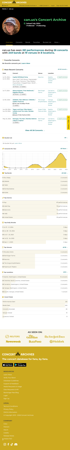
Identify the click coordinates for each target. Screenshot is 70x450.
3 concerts (64, 280)
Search (5, 5)
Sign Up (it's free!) (62, 5)
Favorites (36, 42)
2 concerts (64, 177)
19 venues (31, 52)
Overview (9, 42)
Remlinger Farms (9, 255)
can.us (11, 9)
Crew (5, 424)
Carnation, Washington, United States (16, 284)
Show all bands (18, 85)
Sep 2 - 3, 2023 (8, 242)
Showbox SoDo (8, 252)
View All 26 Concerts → (35, 130)
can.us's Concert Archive (45, 20)
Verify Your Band (9, 378)
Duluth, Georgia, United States (14, 292)
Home (4, 9)
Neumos (40, 77)
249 (66, 305)
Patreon (6, 427)
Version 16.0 (8, 439)
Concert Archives (27, 415)
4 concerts (64, 252)
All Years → (64, 148)
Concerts (19, 42)
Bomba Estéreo (9, 189)
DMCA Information (10, 412)
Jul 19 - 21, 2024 (8, 227)
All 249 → (65, 173)
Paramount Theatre (10, 267)
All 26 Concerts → (63, 69)
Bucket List (47, 42)
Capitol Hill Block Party (20, 77)
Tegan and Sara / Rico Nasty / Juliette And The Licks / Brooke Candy (23, 111)
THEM (6, 185)
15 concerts (63, 277)
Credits (6, 433)
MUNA (6, 192)
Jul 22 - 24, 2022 (9, 238)
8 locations (47, 52)
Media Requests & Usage (13, 386)
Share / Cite (68, 124)
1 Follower (30, 26)
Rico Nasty (7, 177)
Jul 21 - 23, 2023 (9, 234)
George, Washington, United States (15, 288)
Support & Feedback (11, 384)
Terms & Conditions (11, 406)
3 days (65, 227)
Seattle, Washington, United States (15, 277)
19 (66, 313)
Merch (6, 430)
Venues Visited (7, 313)
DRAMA (6, 181)
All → (66, 137)
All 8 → (65, 272)
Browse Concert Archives (28, 5)
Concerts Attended (9, 309)
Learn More (25, 63)
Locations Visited (8, 316)
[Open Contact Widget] (3, 439)
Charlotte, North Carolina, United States (16, 280)
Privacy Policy (8, 409)
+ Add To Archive (62, 77)
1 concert (64, 292)
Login (53, 5)
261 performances (33, 50)
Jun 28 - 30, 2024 (9, 231)
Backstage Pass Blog (11, 392)
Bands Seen (6, 305)
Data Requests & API (11, 389)
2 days (65, 242)
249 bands (14, 52)
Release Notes (9, 436)
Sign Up (6, 398)
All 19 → (65, 247)
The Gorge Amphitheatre (12, 263)
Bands (27, 42)
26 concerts (61, 50)
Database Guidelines (11, 381)
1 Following (41, 26)
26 (66, 309)
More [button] (56, 42)
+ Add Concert (43, 5)
